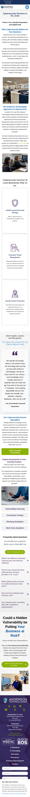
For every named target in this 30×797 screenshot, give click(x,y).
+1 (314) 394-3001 (15, 733)
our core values (22, 143)
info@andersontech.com (15, 735)
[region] (15, 788)
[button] (27, 7)
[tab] (15, 451)
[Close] (28, 781)
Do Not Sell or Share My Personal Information (14, 793)
